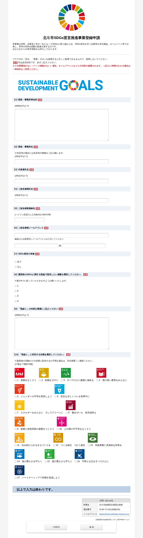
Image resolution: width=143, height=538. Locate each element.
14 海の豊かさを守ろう (29, 461)
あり (19, 261)
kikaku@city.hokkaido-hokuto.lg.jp (114, 514)
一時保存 (56, 527)
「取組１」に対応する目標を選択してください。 (42, 354)
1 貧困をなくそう (26, 380)
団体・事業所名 (25, 146)
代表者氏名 (23, 169)
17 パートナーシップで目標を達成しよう (38, 477)
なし (19, 267)
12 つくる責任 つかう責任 (70, 445)
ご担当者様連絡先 (26, 208)
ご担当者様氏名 (25, 189)
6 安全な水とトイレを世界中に (73, 396)
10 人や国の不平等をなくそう (75, 429)
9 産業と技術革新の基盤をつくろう (35, 429)
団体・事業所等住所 (27, 99)
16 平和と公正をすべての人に (93, 461)
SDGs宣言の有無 (26, 254)
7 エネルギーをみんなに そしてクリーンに (40, 412)
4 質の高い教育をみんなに (113, 380)
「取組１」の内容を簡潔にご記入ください (38, 309)
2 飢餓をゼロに (49, 380)
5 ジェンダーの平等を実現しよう (34, 396)
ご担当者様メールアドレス (30, 228)
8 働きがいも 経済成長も (82, 412)
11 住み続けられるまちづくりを (34, 445)
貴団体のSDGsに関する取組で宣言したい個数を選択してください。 (50, 274)
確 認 (91, 527)
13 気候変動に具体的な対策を (106, 445)
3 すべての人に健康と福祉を (79, 380)
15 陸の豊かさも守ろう (59, 461)
